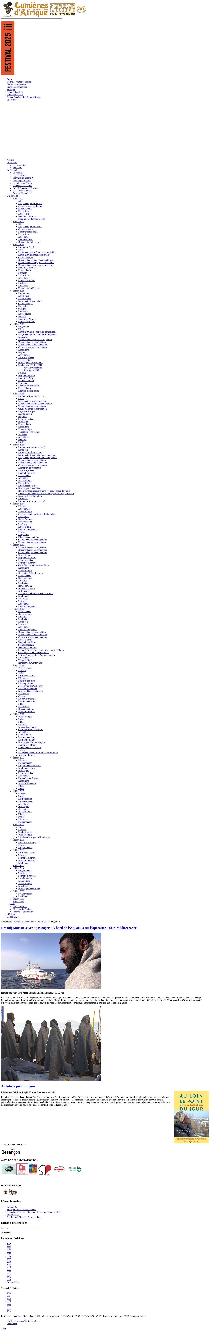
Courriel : (5, 1228)
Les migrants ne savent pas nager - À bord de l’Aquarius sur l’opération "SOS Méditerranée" (70, 928)
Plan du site (12, 1323)
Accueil (17, 921)
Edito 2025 (12, 1207)
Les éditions (28, 921)
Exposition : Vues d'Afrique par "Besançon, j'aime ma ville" (34, 1212)
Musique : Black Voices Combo (21, 1209)
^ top (3, 1328)
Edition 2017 (42, 921)
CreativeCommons (15, 1321)
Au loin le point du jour (18, 1086)
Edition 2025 (13, 1214)
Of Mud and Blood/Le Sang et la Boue (24, 1217)
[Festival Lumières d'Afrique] (43, 17)
